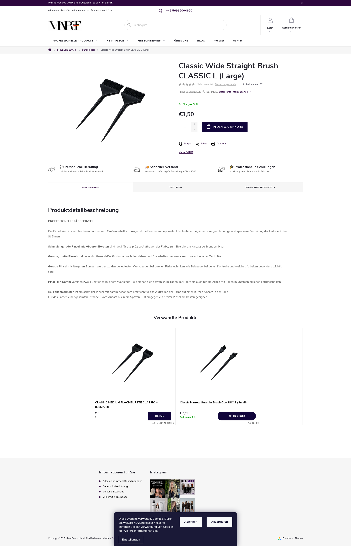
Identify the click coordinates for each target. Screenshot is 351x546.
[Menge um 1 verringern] (194, 129)
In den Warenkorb (228, 127)
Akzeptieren (219, 522)
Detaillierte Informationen (233, 92)
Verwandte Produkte (258, 187)
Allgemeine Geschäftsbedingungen (66, 10)
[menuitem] (75, 40)
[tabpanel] (133, 376)
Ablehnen (190, 522)
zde (155, 531)
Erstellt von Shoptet (292, 538)
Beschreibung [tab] (90, 187)
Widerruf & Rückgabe (115, 497)
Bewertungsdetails (225, 84)
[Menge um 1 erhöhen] (194, 124)
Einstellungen (131, 540)
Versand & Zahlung (113, 491)
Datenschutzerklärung (102, 10)
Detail (159, 416)
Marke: (186, 152)
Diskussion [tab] (175, 187)
